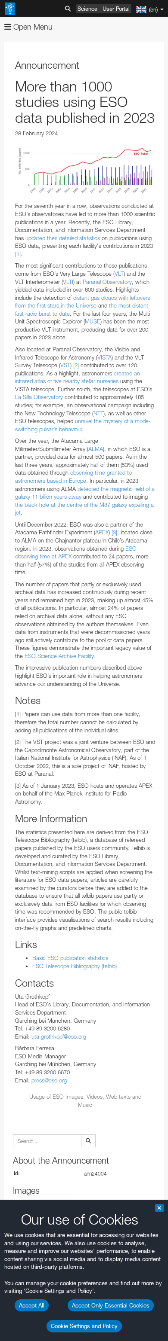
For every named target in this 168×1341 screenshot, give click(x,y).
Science (87, 8)
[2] (76, 365)
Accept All (31, 1305)
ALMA (95, 448)
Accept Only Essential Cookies (110, 1305)
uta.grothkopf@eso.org (58, 1036)
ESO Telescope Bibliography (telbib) (74, 966)
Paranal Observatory (106, 281)
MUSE (92, 321)
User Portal (116, 8)
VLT (119, 273)
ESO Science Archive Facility (59, 655)
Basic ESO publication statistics (70, 957)
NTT (98, 413)
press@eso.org (49, 1080)
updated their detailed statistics (62, 238)
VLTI (68, 281)
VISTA (104, 357)
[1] (18, 253)
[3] (114, 532)
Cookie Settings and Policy (84, 1326)
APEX (102, 532)
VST (65, 365)
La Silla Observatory (39, 396)
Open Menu (32, 26)
